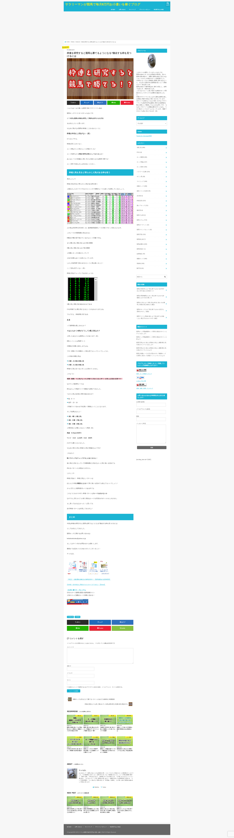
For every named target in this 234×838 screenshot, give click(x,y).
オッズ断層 (142, 157)
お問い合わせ (122, 9)
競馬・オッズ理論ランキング (144, 373)
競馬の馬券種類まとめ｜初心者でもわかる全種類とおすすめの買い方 (150, 296)
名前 (69, 666)
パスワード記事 (143, 171)
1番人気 (141, 147)
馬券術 (78, 617)
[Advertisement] (117, 26)
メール (69, 673)
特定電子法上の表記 (159, 9)
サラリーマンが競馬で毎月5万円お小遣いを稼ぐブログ (102, 4)
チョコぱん (82, 770)
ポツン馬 (141, 176)
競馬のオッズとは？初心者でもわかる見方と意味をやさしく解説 (150, 310)
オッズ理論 (142, 162)
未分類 (140, 196)
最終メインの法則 (143, 191)
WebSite (97, 787)
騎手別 (140, 268)
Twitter (104, 787)
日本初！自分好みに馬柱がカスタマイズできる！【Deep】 (86, 584)
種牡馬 (140, 210)
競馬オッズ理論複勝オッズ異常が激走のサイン (150, 331)
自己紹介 (113, 9)
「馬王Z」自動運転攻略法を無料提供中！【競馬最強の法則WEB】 (89, 579)
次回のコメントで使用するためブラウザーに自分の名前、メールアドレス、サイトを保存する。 (95, 687)
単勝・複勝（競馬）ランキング (144, 388)
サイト (69, 680)
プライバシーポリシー (144, 9)
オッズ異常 (142, 167)
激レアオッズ (142, 205)
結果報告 (141, 254)
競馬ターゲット (143, 225)
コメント (70, 647)
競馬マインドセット (144, 229)
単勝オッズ (142, 186)
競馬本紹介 (141, 249)
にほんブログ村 (141, 381)
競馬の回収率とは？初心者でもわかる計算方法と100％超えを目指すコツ (150, 290)
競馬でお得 (141, 215)
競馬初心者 (141, 239)
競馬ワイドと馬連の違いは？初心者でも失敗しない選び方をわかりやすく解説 (150, 317)
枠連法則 (71, 617)
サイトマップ (132, 9)
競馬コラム (142, 220)
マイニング (142, 181)
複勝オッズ (142, 258)
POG (139, 152)
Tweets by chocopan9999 (144, 136)
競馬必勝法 (142, 244)
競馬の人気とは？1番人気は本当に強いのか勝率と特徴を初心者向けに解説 (151, 303)
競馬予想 (141, 234)
